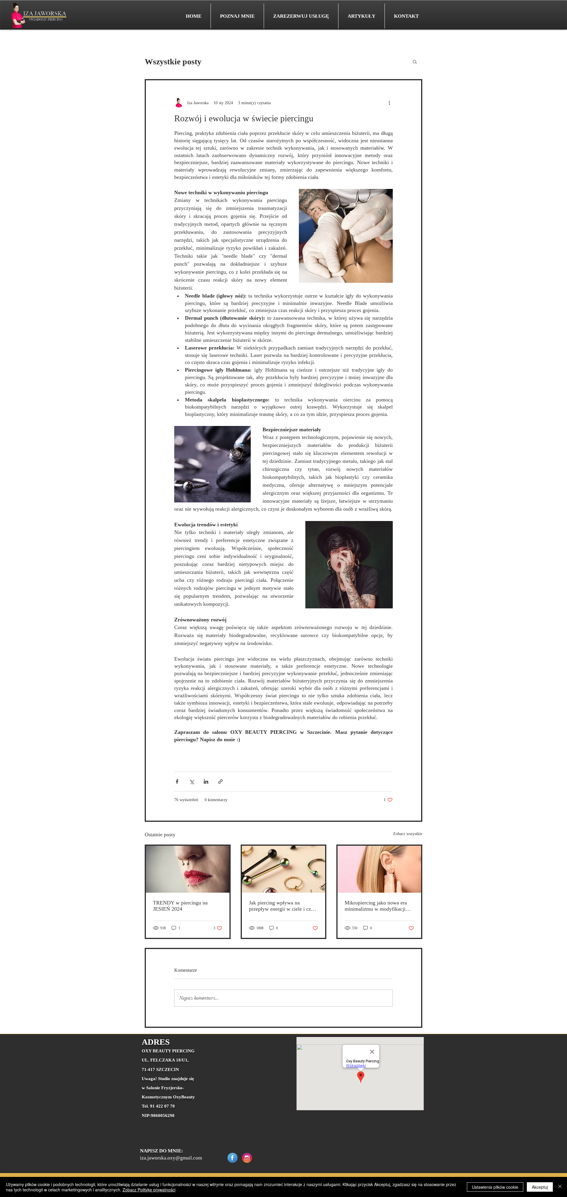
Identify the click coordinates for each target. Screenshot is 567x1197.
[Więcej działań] (389, 102)
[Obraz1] (247, 1158)
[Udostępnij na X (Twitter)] (191, 781)
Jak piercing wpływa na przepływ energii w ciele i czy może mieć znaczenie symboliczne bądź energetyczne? (281, 906)
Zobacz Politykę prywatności (149, 1190)
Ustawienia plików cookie (495, 1187)
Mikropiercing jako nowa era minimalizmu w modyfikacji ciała (376, 906)
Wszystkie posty (173, 61)
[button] (415, 61)
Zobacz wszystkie (407, 834)
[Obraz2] (232, 1158)
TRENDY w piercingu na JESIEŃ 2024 (180, 906)
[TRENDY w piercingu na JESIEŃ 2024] (187, 869)
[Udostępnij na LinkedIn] (206, 781)
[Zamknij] (559, 1187)
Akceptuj (540, 1187)
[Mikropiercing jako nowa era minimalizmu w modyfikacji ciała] (379, 869)
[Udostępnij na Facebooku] (177, 781)
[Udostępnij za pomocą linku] (220, 781)
